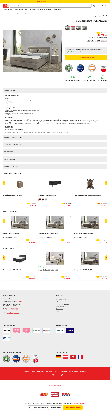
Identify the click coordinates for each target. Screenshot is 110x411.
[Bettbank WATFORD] (55, 184)
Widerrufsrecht (73, 371)
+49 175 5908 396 (14, 310)
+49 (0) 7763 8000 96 (11, 308)
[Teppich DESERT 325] (90, 184)
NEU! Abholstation (61, 299)
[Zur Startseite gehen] (6, 6)
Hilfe (57, 311)
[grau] (84, 28)
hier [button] (106, 41)
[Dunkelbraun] (67, 28)
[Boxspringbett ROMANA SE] (32, 51)
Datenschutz (63, 371)
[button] (73, 78)
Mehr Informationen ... (80, 403)
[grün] (43, 199)
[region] (33, 51)
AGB (56, 371)
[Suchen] (90, 6)
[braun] (73, 28)
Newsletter (40, 371)
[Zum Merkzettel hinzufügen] (106, 16)
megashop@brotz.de (13, 313)
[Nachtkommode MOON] (20, 184)
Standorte (19, 301)
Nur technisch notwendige (38, 407)
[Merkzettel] (98, 6)
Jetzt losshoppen (68, 1)
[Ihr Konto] (94, 6)
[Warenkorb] (102, 6)
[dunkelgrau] (78, 28)
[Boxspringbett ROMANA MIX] (20, 222)
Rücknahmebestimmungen (63, 304)
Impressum (49, 371)
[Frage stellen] (99, 16)
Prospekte (83, 371)
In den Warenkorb (88, 57)
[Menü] (105, 6)
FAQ (57, 301)
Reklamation (59, 309)
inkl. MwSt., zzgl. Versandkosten (98, 37)
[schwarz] (39, 199)
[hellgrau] (46, 199)
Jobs (33, 371)
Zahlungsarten (60, 306)
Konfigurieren (56, 407)
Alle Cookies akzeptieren (72, 407)
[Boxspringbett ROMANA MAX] (55, 222)
